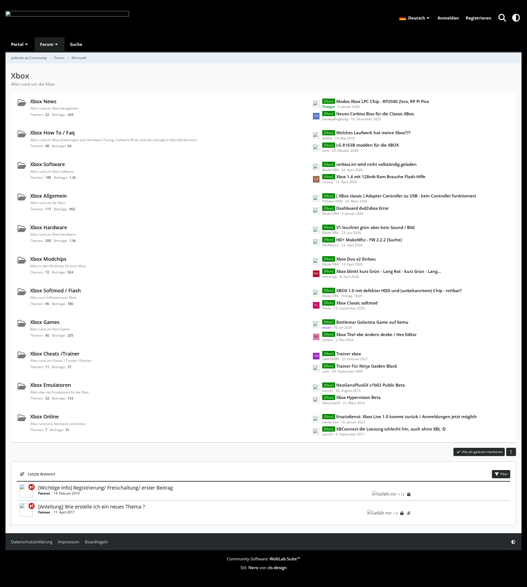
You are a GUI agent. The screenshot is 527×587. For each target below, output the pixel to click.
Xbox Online (44, 416)
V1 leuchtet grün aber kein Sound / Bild (375, 227)
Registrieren (478, 18)
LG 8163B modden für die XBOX (367, 145)
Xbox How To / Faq (52, 132)
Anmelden (448, 18)
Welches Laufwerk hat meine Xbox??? (373, 132)
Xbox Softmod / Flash (55, 290)
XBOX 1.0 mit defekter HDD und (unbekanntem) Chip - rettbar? (399, 290)
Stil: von (263, 567)
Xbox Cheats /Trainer (55, 353)
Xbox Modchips (48, 259)
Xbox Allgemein (48, 195)
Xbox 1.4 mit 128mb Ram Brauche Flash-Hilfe (380, 176)
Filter (504, 474)
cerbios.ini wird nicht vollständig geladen (376, 164)
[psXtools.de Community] (67, 18)
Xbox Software (47, 164)
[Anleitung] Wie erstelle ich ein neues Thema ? (91, 506)
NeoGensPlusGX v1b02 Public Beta (370, 385)
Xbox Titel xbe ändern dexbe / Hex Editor (376, 334)
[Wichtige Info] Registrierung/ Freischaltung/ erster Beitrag (105, 487)
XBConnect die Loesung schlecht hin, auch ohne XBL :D (391, 429)
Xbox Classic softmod (356, 303)
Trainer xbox (348, 353)
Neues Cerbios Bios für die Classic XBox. (375, 113)
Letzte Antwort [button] (41, 474)
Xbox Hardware (48, 227)
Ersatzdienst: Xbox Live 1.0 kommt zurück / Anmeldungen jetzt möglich (406, 416)
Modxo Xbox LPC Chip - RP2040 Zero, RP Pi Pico (382, 101)
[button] (415, 18)
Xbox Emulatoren (50, 385)
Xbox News (43, 101)
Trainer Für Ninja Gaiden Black (366, 366)
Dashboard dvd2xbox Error (362, 208)
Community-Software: (263, 558)
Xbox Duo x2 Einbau (356, 259)
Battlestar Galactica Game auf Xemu (372, 322)
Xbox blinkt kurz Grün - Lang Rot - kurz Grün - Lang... (388, 271)
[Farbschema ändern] (516, 17)
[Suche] (502, 18)
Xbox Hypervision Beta (358, 397)
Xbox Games (45, 322)
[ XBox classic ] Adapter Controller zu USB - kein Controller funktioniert (406, 196)
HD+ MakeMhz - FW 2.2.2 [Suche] (369, 239)
